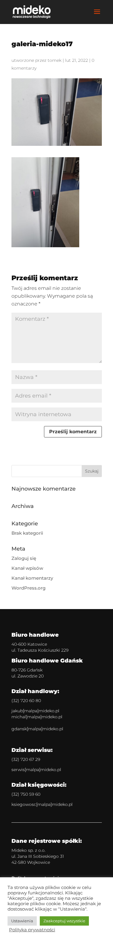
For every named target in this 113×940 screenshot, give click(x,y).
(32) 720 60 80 (26, 700)
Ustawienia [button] (22, 920)
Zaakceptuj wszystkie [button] (64, 920)
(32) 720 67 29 (25, 759)
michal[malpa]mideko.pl (36, 716)
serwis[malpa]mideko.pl (36, 769)
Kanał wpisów (27, 568)
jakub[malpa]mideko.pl (35, 710)
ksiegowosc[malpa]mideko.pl (42, 804)
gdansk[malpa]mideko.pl (37, 728)
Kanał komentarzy (32, 578)
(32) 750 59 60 (25, 794)
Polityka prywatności (32, 929)
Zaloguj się (23, 558)
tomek (54, 60)
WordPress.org (28, 588)
